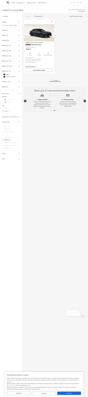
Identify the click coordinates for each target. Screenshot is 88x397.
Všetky (7, 74)
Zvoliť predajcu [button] (81, 11)
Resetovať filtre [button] (39, 16)
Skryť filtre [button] (6, 16)
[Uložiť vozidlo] (52, 21)
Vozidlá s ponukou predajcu (10, 25)
